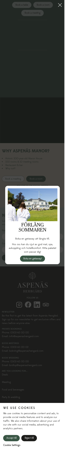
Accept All (11, 438)
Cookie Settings (11, 445)
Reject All (29, 438)
